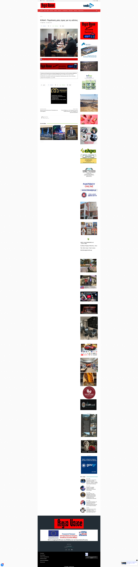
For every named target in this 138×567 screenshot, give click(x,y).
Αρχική (41, 16)
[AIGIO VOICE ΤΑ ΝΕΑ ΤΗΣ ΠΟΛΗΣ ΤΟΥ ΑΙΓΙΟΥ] (48, 5)
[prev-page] (41, 137)
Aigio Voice (43, 22)
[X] (95, 1)
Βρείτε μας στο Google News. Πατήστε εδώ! (50, 59)
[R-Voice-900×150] (59, 66)
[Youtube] (97, 1)
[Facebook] (93, 1)
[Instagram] (94, 1)
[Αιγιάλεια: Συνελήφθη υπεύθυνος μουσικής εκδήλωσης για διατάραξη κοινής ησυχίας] (59, 128)
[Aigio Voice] (42, 113)
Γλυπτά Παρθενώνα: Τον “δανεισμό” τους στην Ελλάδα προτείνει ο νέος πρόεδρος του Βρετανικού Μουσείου (69, 107)
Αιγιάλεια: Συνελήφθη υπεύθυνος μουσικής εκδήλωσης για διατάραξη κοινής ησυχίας (59, 133)
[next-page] (42, 137)
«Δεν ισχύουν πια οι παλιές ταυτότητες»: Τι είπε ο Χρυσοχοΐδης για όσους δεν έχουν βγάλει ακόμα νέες (91, 510)
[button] (96, 10)
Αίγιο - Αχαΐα (46, 128)
